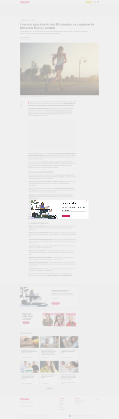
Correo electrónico (65, 210)
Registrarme (66, 216)
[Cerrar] (87, 201)
